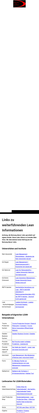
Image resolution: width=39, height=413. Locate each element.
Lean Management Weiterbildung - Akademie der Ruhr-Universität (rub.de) (25, 256)
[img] (19, 110)
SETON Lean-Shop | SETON (26, 407)
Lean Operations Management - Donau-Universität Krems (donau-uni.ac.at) (26, 280)
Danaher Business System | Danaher (23, 334)
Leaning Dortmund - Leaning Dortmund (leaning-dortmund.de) (24, 304)
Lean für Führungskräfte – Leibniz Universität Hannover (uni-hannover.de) (25, 272)
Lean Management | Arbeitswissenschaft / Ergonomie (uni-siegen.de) (24, 264)
